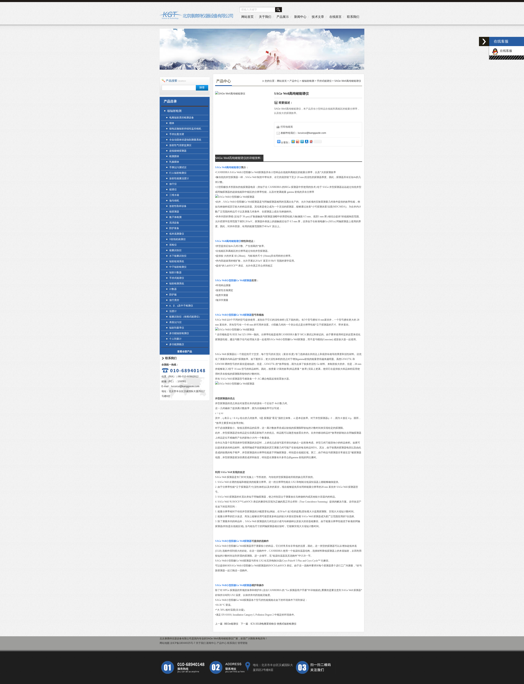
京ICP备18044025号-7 (182, 643)
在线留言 (335, 16)
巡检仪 (173, 244)
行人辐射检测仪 (177, 172)
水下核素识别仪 (177, 255)
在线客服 (505, 50)
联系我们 (353, 16)
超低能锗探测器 (177, 150)
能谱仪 (173, 189)
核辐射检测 (174, 110)
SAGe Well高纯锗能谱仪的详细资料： (239, 158)
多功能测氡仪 (176, 344)
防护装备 (174, 228)
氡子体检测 (175, 217)
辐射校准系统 (176, 261)
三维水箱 (174, 195)
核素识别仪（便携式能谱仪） (185, 316)
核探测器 (174, 211)
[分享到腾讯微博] (302, 141)
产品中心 (294, 80)
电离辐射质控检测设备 (181, 117)
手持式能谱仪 (176, 278)
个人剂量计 (175, 338)
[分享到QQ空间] (293, 141)
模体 (171, 123)
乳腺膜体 (174, 161)
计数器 (173, 289)
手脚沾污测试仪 (177, 167)
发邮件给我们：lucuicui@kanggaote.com (303, 133)
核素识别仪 (175, 250)
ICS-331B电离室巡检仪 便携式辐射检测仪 (273, 623)
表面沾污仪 (175, 322)
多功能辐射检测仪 (179, 333)
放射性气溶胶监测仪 (180, 145)
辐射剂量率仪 (176, 327)
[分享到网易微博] (311, 141)
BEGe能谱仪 (231, 623)
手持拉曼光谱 (176, 134)
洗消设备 (174, 222)
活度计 (173, 311)
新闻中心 (300, 16)
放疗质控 (174, 300)
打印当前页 (287, 126)
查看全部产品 (184, 351)
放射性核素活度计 (179, 178)
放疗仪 (173, 184)
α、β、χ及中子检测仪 (181, 305)
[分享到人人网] (306, 141)
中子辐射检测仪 (177, 266)
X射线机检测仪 (177, 239)
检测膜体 (174, 156)
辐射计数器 (175, 272)
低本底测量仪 (176, 233)
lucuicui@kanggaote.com (185, 386)
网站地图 (164, 643)
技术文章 (318, 16)
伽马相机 (174, 200)
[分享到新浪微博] (297, 141)
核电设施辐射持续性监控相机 (185, 128)
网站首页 (247, 16)
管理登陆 (242, 643)
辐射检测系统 (176, 283)
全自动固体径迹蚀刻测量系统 (185, 139)
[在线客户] (484, 41)
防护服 (173, 294)
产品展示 (283, 16)
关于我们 (265, 16)
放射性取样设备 (177, 206)
